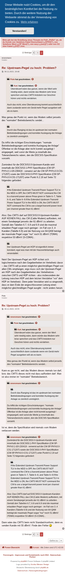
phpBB (23, 561)
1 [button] (37, 52)
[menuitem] (34, 547)
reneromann (15, 317)
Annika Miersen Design (40, 564)
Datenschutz (55, 555)
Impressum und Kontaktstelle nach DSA (32, 555)
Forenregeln (8, 555)
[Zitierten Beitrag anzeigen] (32, 79)
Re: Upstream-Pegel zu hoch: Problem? (29, 68)
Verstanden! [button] (19, 30)
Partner (32, 557)
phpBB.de (44, 567)
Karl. (16, 86)
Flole (12, 79)
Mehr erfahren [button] (29, 21)
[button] (34, 53)
